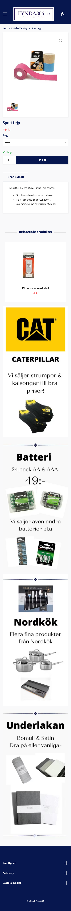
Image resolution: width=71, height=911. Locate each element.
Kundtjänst (10, 880)
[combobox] (35, 160)
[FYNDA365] (35, 23)
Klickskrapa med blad (35, 305)
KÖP (44, 177)
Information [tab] (15, 194)
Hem (5, 45)
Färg (5, 152)
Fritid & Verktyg (19, 45)
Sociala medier (12, 900)
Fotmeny (8, 890)
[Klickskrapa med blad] (35, 282)
